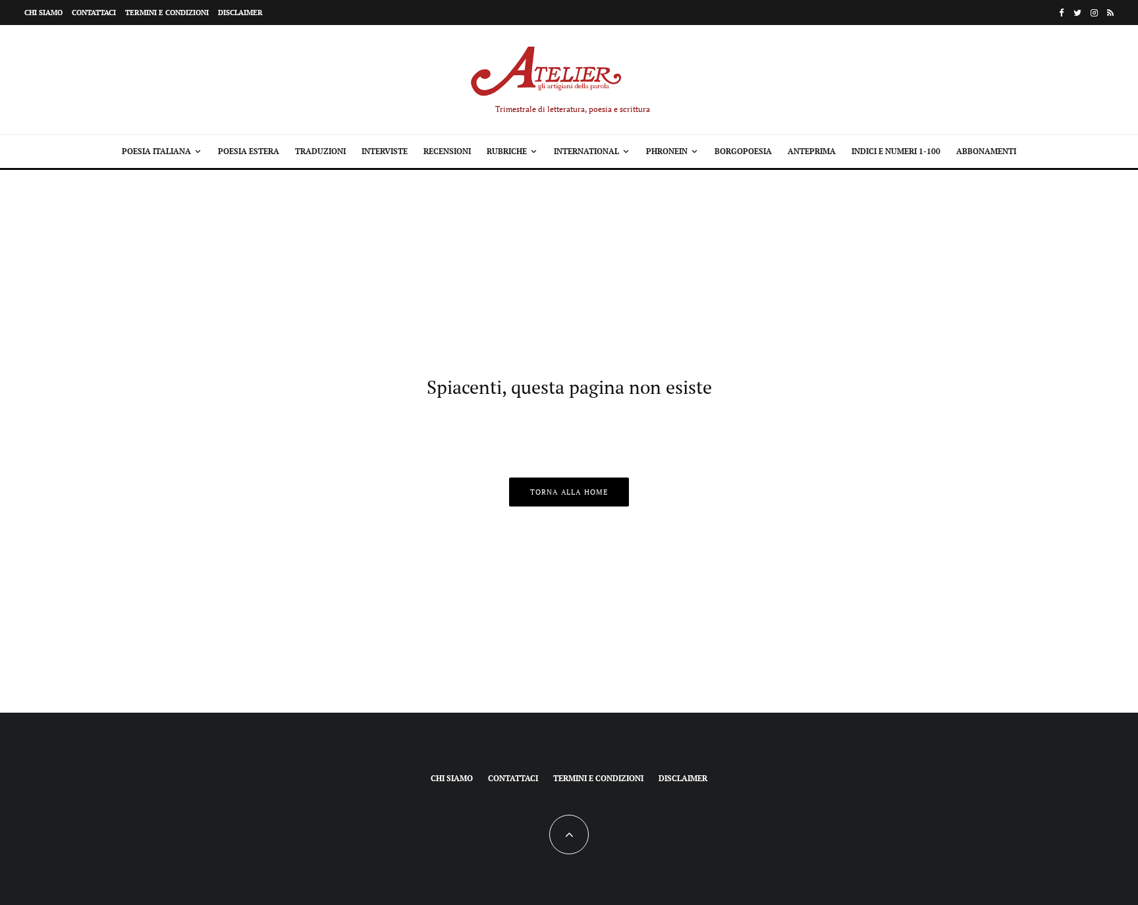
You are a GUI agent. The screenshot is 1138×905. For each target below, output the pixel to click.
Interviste (385, 151)
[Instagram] (1094, 13)
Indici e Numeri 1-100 (896, 151)
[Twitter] (1077, 13)
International (586, 151)
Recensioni (447, 151)
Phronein (667, 151)
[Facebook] (1061, 13)
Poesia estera (248, 151)
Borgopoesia (743, 151)
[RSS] (1110, 13)
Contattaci (94, 12)
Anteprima (812, 151)
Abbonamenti (986, 151)
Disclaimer (240, 12)
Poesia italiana (156, 151)
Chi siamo (43, 12)
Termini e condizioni (167, 12)
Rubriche (507, 151)
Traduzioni (320, 151)
